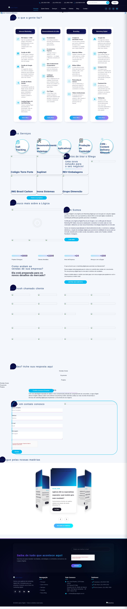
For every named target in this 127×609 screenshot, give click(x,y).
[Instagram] (109, 8)
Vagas (115, 2)
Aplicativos (64, 148)
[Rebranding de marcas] (69, 81)
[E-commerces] (44, 39)
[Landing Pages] (95, 54)
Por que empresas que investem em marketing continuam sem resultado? (44, 494)
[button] (61, 12)
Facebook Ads (102, 83)
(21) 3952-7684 (68, 2)
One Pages (50, 91)
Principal (35, 8)
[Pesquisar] (107, 2)
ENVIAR (76, 565)
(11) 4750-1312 (57, 2)
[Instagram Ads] (95, 68)
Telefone (14, 415)
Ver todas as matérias (63, 525)
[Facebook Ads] (95, 84)
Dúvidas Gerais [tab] (63, 371)
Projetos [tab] (63, 380)
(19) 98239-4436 (80, 2)
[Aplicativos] (60, 143)
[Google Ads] (95, 39)
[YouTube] (117, 8)
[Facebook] (106, 8)
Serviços (54, 8)
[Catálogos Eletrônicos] (44, 76)
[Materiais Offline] (69, 54)
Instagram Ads (102, 67)
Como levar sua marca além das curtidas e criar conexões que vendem (83, 494)
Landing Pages (102, 52)
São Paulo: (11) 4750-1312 (101, 584)
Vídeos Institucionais (78, 93)
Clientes (71, 8)
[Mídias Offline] (69, 67)
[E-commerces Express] (44, 50)
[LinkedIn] (113, 8)
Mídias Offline (76, 65)
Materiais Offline (77, 52)
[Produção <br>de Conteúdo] (81, 140)
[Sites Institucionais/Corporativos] (44, 65)
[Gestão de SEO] (18, 54)
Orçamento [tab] (63, 375)
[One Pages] (44, 92)
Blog (77, 8)
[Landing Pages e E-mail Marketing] (18, 102)
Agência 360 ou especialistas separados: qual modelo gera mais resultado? (38, 494)
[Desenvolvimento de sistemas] (39, 140)
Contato (85, 8)
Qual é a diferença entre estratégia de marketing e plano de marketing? (61, 495)
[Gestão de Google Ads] (18, 67)
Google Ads (101, 38)
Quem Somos (45, 8)
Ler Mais (47, 502)
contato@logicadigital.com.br (76, 593)
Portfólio (63, 8)
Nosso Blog (43, 592)
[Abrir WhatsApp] (4, 604)
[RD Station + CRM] (18, 39)
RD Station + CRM (26, 38)
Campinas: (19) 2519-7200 (101, 582)
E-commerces (51, 38)
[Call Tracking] (18, 142)
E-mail (13, 423)
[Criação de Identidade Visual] (69, 39)
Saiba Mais (25, 117)
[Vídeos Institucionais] (69, 94)
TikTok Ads (101, 98)
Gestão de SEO (25, 52)
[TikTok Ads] (95, 99)
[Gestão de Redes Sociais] (18, 83)
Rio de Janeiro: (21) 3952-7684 (102, 587)
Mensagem (15, 431)
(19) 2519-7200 (45, 2)
